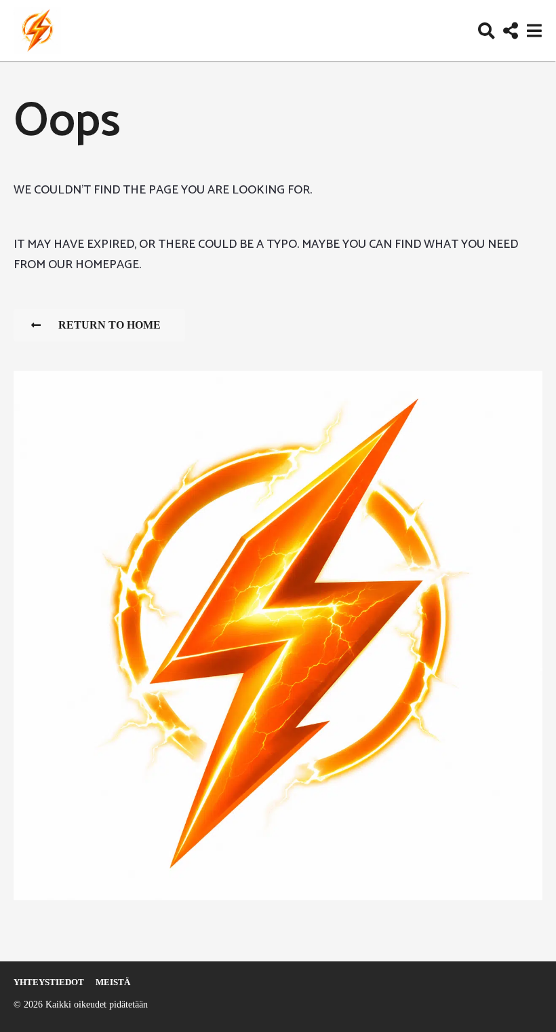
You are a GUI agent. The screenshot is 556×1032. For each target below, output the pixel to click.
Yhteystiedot (49, 982)
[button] (486, 30)
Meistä (113, 982)
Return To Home (109, 325)
